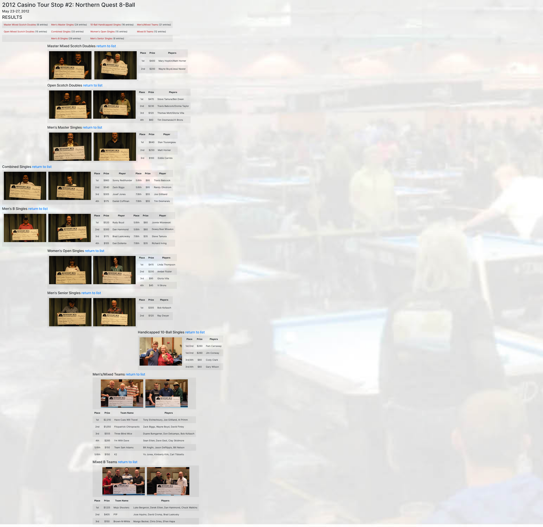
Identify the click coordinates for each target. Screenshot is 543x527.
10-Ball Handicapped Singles (105, 24)
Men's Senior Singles (101, 38)
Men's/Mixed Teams (147, 24)
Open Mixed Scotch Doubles (19, 31)
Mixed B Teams (145, 31)
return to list (106, 46)
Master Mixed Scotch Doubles (20, 24)
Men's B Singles (59, 38)
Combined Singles (61, 31)
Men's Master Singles (62, 24)
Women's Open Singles (102, 31)
